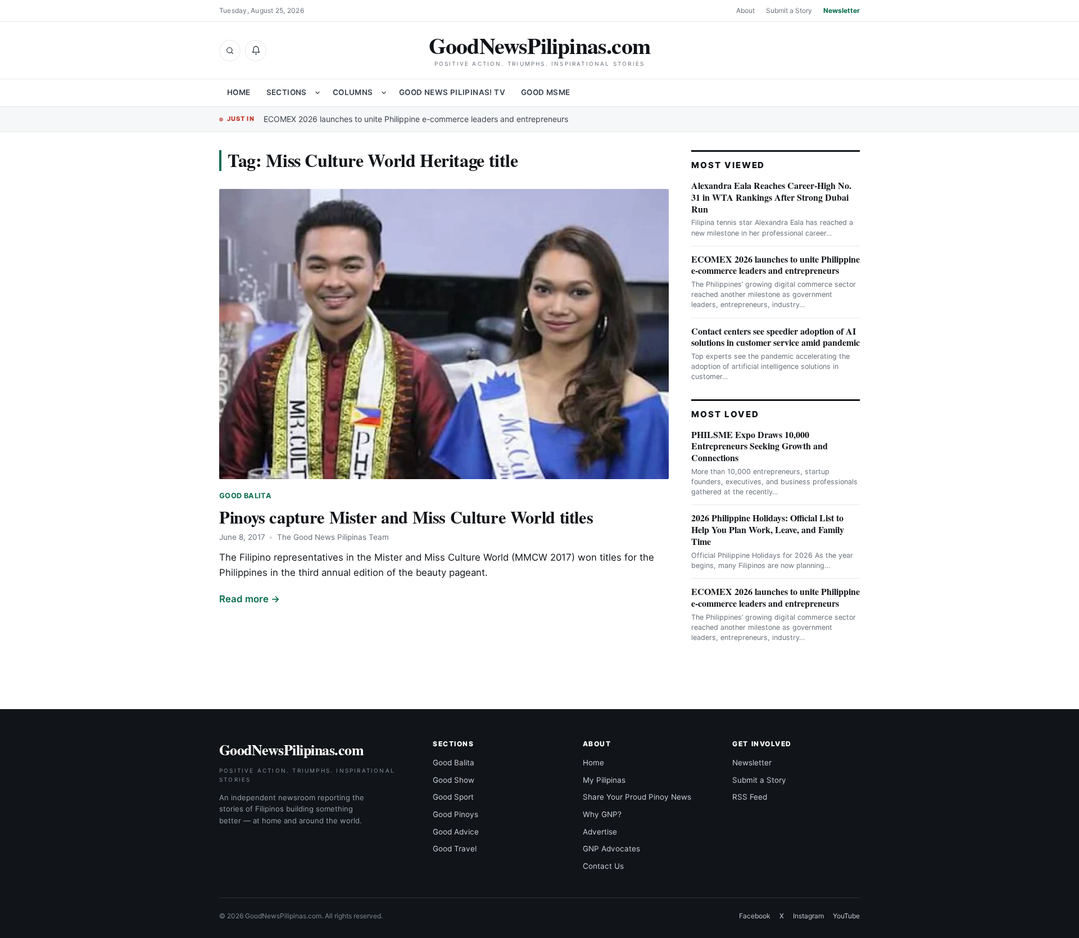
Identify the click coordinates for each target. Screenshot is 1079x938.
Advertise (600, 831)
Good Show (453, 779)
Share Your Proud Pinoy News (637, 796)
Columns (353, 92)
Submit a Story (789, 10)
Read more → (249, 599)
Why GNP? (602, 814)
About (745, 10)
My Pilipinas (604, 779)
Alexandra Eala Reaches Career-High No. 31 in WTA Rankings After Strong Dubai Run (771, 197)
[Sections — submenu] (317, 92)
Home (239, 92)
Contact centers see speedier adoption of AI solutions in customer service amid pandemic (775, 336)
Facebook (754, 916)
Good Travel (455, 848)
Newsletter (841, 10)
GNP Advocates (611, 848)
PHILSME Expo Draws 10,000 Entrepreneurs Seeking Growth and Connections (759, 446)
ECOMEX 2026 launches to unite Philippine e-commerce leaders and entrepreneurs (416, 119)
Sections (286, 92)
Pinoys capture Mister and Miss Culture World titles (406, 516)
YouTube (846, 916)
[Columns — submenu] (384, 92)
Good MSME (545, 92)
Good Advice (456, 831)
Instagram (808, 916)
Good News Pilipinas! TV (452, 92)
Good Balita (245, 495)
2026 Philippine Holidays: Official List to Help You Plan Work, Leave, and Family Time (767, 529)
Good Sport (453, 796)
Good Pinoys (455, 814)
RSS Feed (749, 796)
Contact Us (603, 866)
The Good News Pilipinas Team (333, 537)
